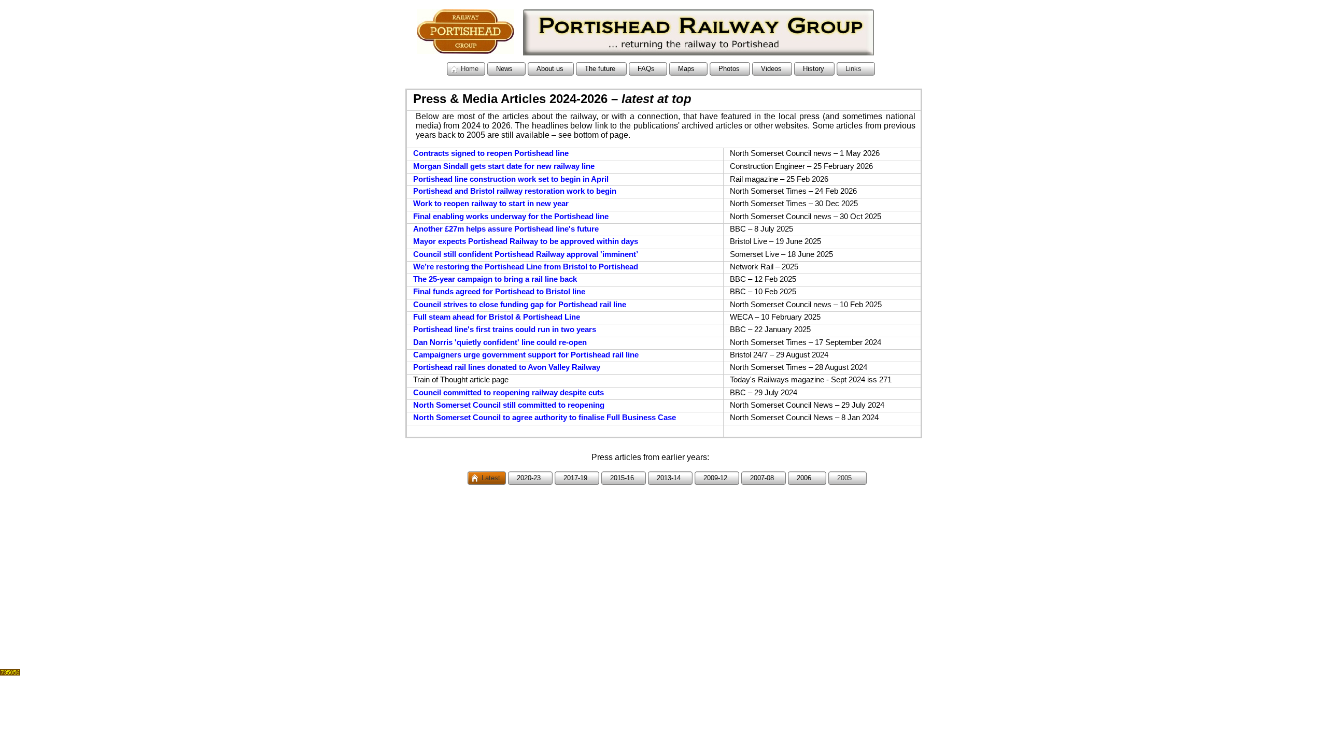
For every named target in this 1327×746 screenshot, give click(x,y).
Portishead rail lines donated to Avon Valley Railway (506, 367)
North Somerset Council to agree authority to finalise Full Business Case (544, 417)
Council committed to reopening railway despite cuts (508, 393)
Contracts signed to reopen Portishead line (491, 153)
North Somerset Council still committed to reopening (508, 405)
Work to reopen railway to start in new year (491, 203)
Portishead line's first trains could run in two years (504, 329)
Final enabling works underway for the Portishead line (511, 216)
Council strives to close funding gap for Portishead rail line (519, 304)
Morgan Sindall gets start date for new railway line (504, 166)
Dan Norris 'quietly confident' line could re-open (500, 342)
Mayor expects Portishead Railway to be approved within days (525, 241)
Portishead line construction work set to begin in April (511, 179)
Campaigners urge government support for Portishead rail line (526, 355)
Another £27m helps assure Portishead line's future (506, 229)
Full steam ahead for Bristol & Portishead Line (496, 317)
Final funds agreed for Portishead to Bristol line (499, 292)
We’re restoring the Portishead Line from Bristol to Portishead (525, 267)
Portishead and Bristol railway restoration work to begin (514, 191)
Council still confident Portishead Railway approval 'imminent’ (525, 254)
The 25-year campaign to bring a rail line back (495, 279)
